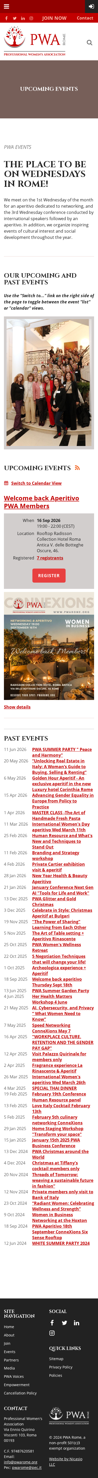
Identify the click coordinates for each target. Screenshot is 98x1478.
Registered (23, 558)
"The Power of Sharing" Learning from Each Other (59, 924)
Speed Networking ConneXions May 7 (51, 1028)
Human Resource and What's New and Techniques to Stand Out (62, 841)
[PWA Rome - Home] (34, 54)
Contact (85, 18)
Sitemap (56, 1358)
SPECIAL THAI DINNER (54, 1088)
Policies (55, 1375)
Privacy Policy (60, 1367)
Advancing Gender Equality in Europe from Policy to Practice (63, 801)
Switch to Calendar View (36, 483)
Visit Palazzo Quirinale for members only (59, 1056)
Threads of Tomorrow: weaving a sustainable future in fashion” (62, 1180)
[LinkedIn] (23, 18)
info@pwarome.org (20, 1462)
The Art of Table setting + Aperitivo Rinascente (58, 936)
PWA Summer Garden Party (60, 990)
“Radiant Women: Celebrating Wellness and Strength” (63, 1206)
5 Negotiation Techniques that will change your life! (59, 959)
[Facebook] (6, 18)
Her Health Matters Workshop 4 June (52, 999)
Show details (17, 707)
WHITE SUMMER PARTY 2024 (61, 1243)
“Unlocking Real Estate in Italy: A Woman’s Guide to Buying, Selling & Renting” (59, 766)
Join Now (54, 18)
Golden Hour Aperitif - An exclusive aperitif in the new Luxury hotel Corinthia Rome (62, 783)
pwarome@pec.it (27, 1467)
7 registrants (50, 558)
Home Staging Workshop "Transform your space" (57, 1131)
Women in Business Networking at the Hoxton (59, 1217)
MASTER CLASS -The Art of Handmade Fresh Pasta (58, 815)
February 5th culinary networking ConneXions (57, 1120)
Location (25, 533)
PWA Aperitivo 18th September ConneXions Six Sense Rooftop (60, 1231)
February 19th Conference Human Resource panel (59, 1097)
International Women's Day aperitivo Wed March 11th (61, 827)
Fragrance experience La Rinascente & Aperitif (57, 1068)
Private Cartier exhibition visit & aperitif (58, 867)
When (28, 520)
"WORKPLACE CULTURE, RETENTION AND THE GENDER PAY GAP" (63, 1042)
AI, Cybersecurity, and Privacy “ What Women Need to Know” (63, 1013)
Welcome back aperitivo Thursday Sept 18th (57, 982)
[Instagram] (31, 18)
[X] (14, 18)
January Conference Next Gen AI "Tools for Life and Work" (63, 890)
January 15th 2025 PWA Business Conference (56, 1143)
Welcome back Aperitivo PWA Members (41, 502)
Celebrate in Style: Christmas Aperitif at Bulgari (62, 913)
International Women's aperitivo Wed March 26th (59, 1079)
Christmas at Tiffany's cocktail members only (55, 1165)
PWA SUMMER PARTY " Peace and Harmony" (62, 752)
